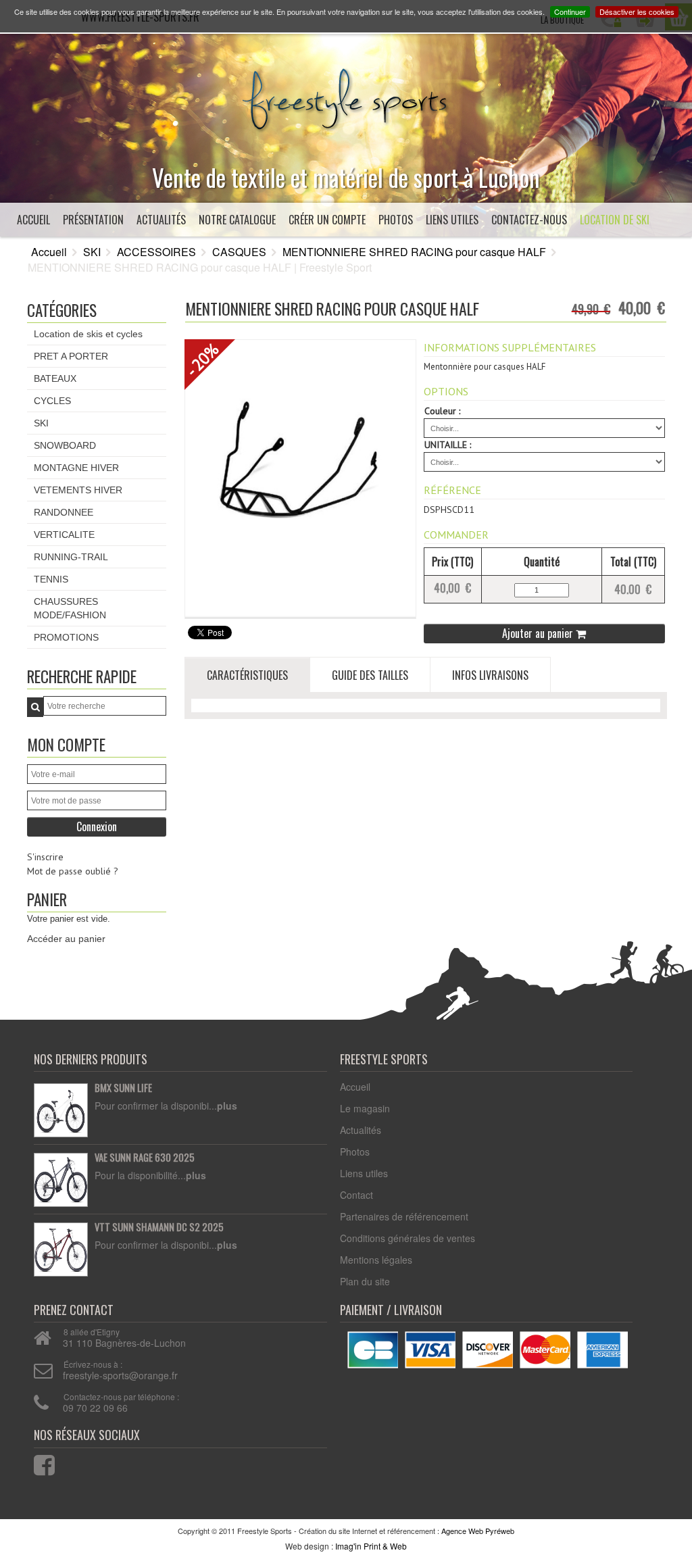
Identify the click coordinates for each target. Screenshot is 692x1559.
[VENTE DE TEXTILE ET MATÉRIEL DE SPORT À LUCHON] (346, 96)
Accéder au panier (66, 938)
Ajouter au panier (539, 633)
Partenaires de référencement (404, 1216)
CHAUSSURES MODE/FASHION (70, 608)
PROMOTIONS (66, 637)
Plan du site (365, 1281)
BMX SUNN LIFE (123, 1088)
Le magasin (365, 1108)
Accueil (33, 220)
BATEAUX (55, 378)
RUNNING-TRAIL (71, 556)
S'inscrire (45, 857)
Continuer (570, 11)
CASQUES (239, 251)
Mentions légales (376, 1259)
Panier (47, 899)
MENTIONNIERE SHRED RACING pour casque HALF (414, 251)
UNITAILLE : (447, 445)
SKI (92, 251)
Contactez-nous (529, 220)
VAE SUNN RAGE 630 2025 (145, 1157)
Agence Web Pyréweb (477, 1530)
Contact (356, 1195)
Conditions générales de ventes (407, 1238)
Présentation (93, 220)
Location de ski (614, 220)
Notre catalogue (237, 220)
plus (227, 1105)
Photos (395, 220)
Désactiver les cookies (636, 11)
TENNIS (51, 579)
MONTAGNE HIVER (76, 467)
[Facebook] (36, 1462)
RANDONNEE (63, 512)
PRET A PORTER (71, 356)
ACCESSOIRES (156, 251)
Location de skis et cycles (88, 333)
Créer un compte (327, 220)
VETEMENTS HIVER (78, 490)
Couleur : (442, 411)
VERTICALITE (64, 534)
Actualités (161, 220)
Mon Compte (66, 744)
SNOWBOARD (65, 445)
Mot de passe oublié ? (72, 871)
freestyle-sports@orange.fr (120, 1375)
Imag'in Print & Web (371, 1546)
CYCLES (52, 400)
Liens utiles (452, 220)
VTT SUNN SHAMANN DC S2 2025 (159, 1227)
